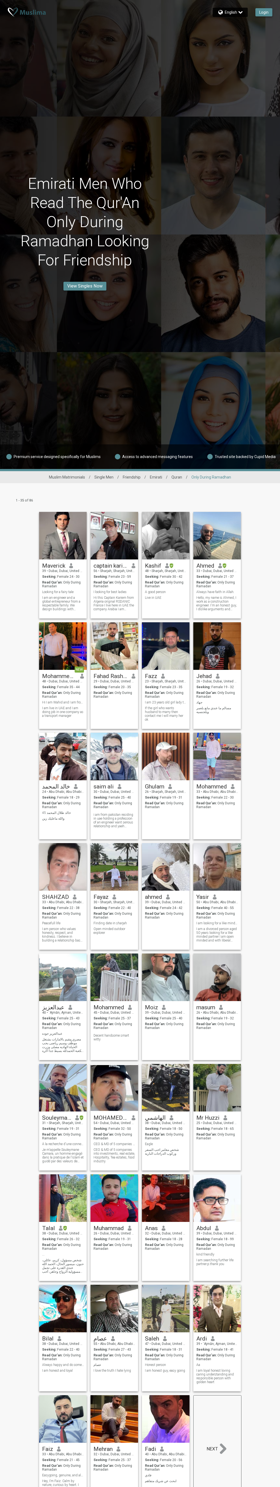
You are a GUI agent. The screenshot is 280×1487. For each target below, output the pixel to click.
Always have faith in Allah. (215, 592)
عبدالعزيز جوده (52, 1034)
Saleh (152, 1338)
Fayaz (101, 897)
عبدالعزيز (53, 1007)
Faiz (47, 1449)
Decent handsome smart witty (111, 1037)
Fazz (151, 676)
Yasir (202, 897)
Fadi (150, 1449)
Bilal (48, 1338)
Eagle (149, 1144)
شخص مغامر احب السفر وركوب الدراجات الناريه (162, 1151)
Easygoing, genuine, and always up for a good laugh (63, 1475)
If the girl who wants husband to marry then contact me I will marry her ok (164, 713)
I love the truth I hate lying (112, 1370)
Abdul (203, 1228)
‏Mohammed (211, 786)
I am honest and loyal (57, 1370)
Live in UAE (153, 598)
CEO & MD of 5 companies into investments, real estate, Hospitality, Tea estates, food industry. (114, 1155)
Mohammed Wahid (59, 676)
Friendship (132, 477)
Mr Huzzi (208, 1117)
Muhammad (109, 1228)
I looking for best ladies (110, 592)
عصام (100, 1338)
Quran (176, 477)
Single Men (103, 477)
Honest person (155, 1365)
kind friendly (205, 1254)
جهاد (199, 702)
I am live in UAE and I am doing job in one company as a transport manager (62, 712)
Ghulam (154, 786)
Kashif (153, 565)
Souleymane (56, 1117)
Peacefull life (51, 923)
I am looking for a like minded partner (217, 923)
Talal (48, 1228)
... (43, 1254)
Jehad (204, 676)
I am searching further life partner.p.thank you (215, 1262)
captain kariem (111, 565)
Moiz (151, 1007)
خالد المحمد (56, 786)
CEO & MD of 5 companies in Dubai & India (114, 1144)
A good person (155, 592)
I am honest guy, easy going (165, 1370)
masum (205, 1007)
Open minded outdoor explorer (109, 931)
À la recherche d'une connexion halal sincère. (63, 1144)
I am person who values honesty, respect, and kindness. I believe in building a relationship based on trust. (63, 934)
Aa (198, 1365)
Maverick (53, 565)
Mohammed (109, 1007)
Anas (151, 1228)
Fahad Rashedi (111, 676)
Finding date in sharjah (110, 923)
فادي (148, 1475)
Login (264, 12)
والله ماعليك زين (53, 818)
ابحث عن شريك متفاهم (160, 1481)
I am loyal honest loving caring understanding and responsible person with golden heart (215, 1376)
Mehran (103, 1449)
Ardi (201, 1338)
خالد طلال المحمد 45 (56, 813)
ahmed (153, 897)
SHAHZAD (55, 897)
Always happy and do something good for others (63, 1365)
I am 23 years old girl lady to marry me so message (166, 702)
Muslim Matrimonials (67, 477)
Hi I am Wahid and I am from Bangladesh (63, 702)
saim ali (104, 786)
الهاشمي (155, 1117)
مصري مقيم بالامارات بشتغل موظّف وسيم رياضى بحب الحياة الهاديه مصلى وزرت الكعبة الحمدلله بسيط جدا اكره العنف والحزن (62, 1045)
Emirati (156, 477)
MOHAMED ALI (111, 1117)
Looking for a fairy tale (58, 592)
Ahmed (205, 565)
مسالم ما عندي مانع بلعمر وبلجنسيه (213, 710)
